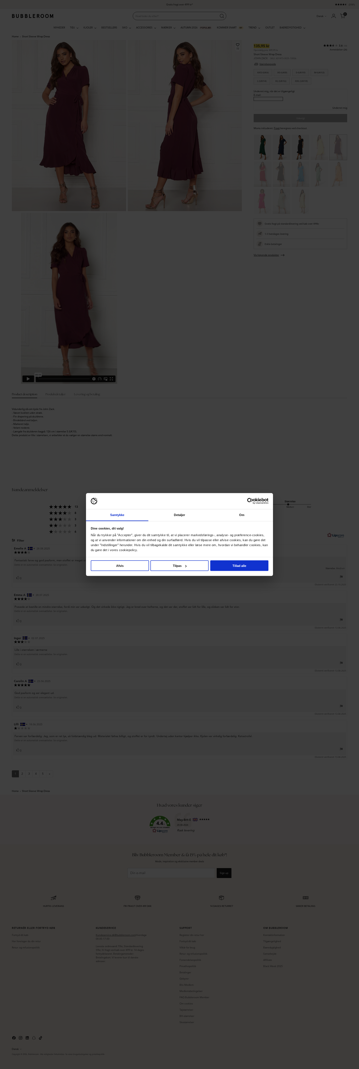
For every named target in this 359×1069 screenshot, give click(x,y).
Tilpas (177, 566)
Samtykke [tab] (117, 514)
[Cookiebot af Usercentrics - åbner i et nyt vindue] (250, 501)
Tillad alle (239, 566)
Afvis (120, 566)
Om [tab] (241, 514)
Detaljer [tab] (179, 514)
